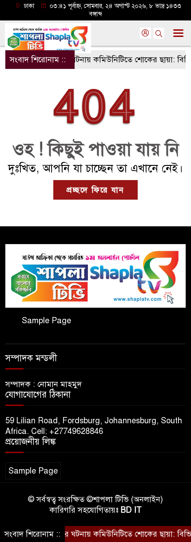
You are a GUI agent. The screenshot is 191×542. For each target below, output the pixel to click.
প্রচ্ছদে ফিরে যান (95, 190)
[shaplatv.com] (95, 275)
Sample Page (46, 320)
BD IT (131, 510)
